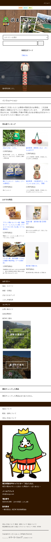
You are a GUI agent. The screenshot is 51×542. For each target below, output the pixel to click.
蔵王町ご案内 (7, 318)
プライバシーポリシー (25, 526)
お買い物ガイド (7, 309)
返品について (32, 524)
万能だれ (25, 55)
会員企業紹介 (7, 314)
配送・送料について (21, 524)
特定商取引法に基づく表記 (10, 526)
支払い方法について (8, 524)
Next (48, 77)
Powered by (5, 538)
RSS (34, 526)
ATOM (39, 526)
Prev (3, 77)
